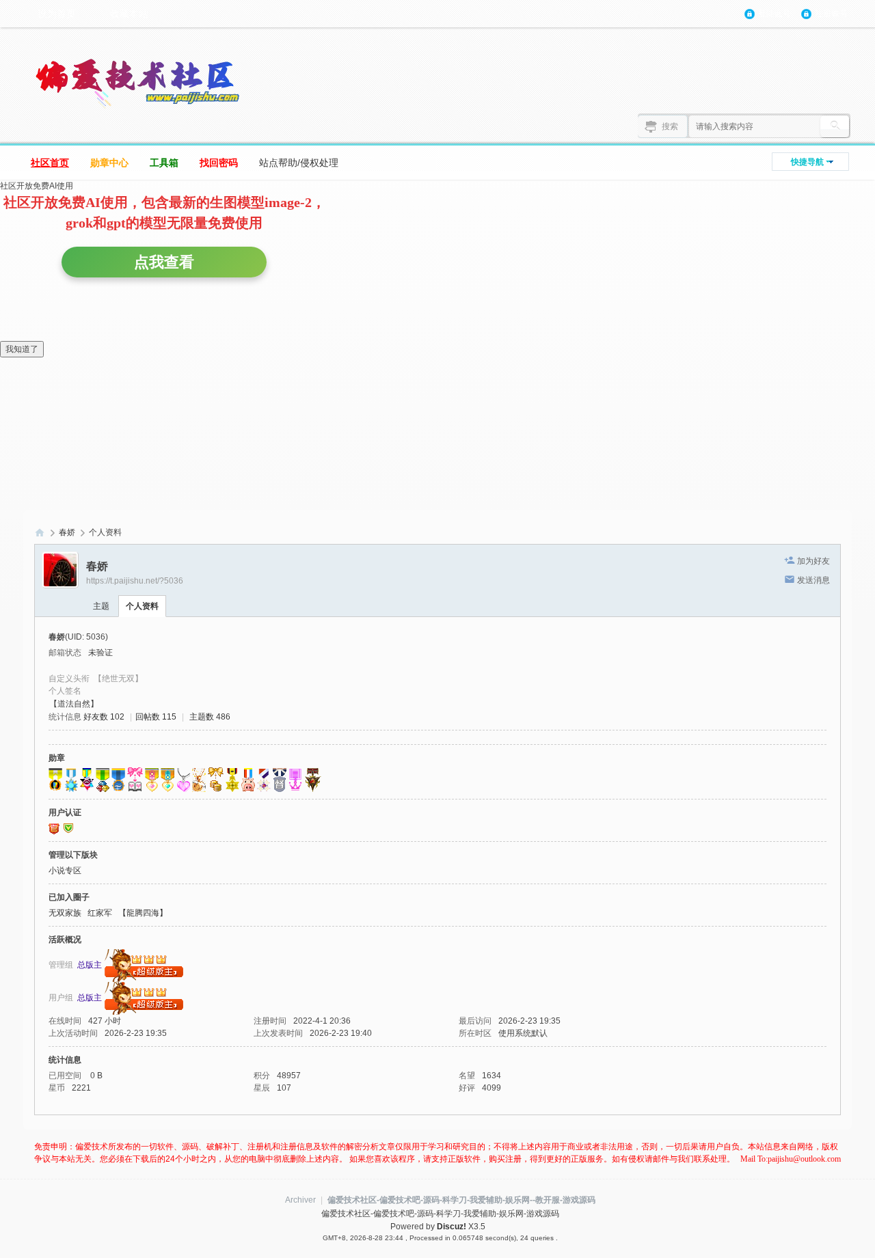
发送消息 (813, 580)
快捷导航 (807, 162)
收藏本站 (129, 13)
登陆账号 (774, 13)
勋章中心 (109, 162)
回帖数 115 (155, 717)
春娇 (67, 532)
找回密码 (219, 162)
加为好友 (813, 561)
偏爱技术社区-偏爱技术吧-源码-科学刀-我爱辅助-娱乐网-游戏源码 (39, 533)
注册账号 (831, 13)
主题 (101, 606)
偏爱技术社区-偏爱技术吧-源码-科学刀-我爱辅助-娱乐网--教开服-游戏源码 (461, 1200)
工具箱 (164, 162)
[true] (834, 126)
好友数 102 (103, 717)
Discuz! (451, 1226)
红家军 (100, 913)
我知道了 (21, 349)
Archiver (300, 1200)
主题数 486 (209, 717)
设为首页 (57, 13)
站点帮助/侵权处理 (298, 162)
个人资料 (142, 606)
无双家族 (65, 913)
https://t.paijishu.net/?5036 (134, 581)
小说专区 (65, 870)
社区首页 (50, 162)
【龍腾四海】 (142, 913)
